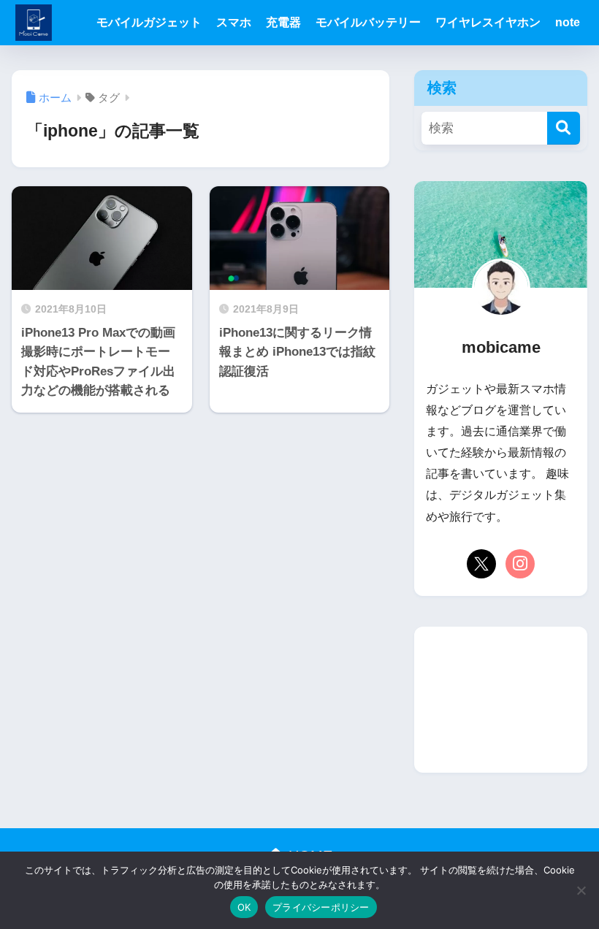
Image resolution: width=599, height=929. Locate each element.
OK (244, 907)
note (567, 22)
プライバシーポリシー (321, 907)
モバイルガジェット (149, 22)
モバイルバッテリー (368, 22)
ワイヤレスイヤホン (488, 22)
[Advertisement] (500, 700)
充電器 (283, 22)
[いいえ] (580, 890)
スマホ (233, 22)
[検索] (563, 128)
